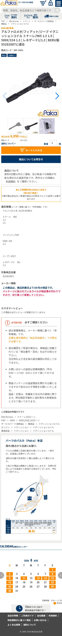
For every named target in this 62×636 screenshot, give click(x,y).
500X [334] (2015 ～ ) (29, 420)
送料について (29, 624)
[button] (15, 126)
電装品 (31, 423)
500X (12, 420)
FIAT (3, 420)
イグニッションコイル (49, 423)
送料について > (8, 143)
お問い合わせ (40, 620)
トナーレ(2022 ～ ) (26, 416)
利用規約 (10, 181)
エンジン (5, 427)
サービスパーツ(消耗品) (12, 423)
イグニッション (21, 427)
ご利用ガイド (27, 615)
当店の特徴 (13, 615)
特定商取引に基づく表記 (19, 620)
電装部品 (5, 430)
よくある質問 (14, 624)
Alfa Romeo (7, 416)
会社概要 (41, 615)
